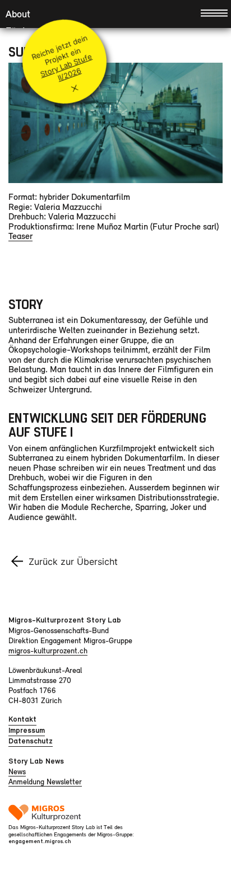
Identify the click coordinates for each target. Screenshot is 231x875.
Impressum (26, 730)
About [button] (18, 14)
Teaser (20, 236)
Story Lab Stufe (66, 65)
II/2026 (69, 74)
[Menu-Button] (214, 12)
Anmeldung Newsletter (45, 781)
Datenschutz (30, 741)
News (17, 771)
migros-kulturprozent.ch (47, 650)
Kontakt (22, 719)
